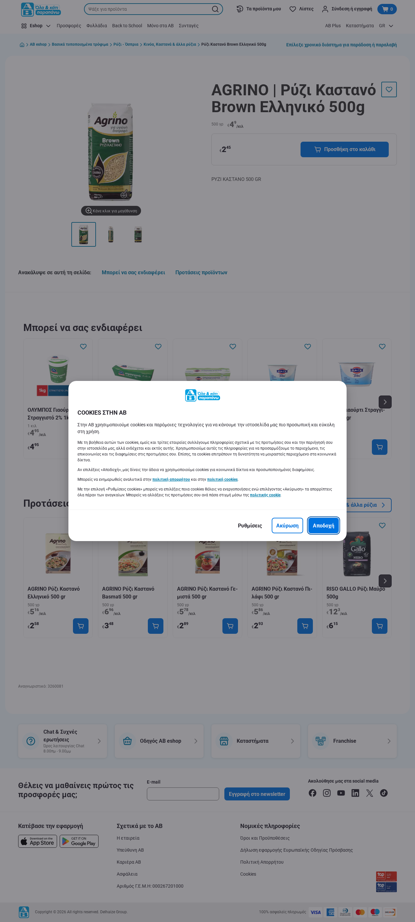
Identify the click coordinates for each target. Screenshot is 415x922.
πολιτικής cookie (265, 495)
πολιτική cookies (222, 479)
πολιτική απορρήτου (171, 479)
